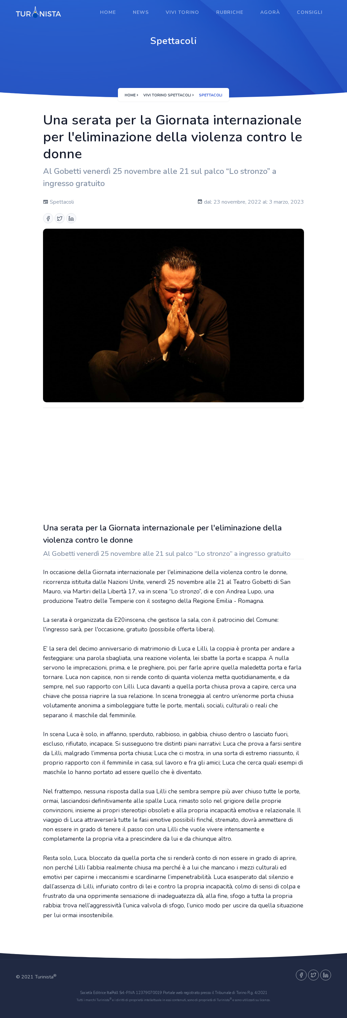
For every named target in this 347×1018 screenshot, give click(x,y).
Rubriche (229, 12)
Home (108, 12)
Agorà (270, 12)
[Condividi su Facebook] (48, 218)
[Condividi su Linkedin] (71, 218)
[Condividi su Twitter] (60, 218)
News (141, 12)
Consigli (310, 12)
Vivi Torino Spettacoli (167, 95)
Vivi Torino (182, 12)
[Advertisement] (173, 463)
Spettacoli (61, 202)
